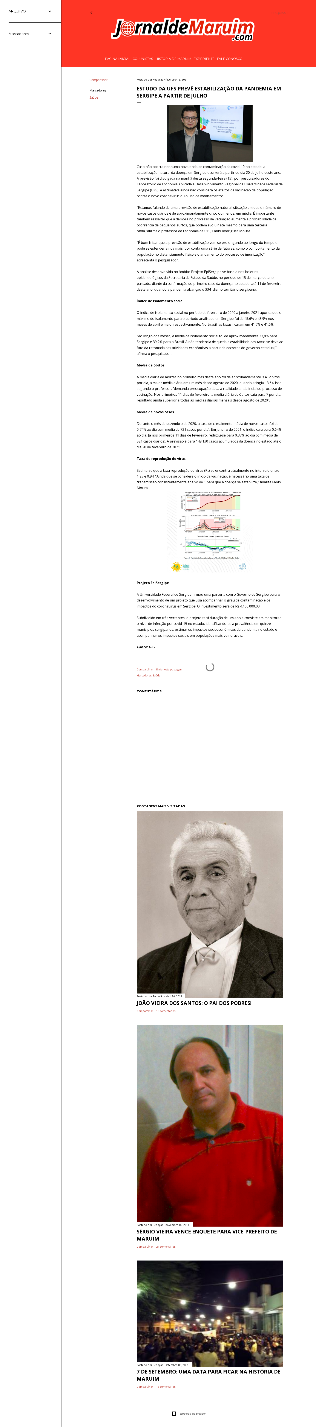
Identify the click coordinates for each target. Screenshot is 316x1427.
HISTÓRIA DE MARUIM (173, 59)
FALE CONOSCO (229, 59)
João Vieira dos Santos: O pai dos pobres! (194, 1002)
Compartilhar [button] (98, 80)
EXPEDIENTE (204, 59)
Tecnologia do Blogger (192, 1413)
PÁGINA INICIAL (117, 59)
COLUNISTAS (143, 59)
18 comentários (165, 1011)
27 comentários (165, 1246)
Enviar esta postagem (169, 669)
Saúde (93, 97)
